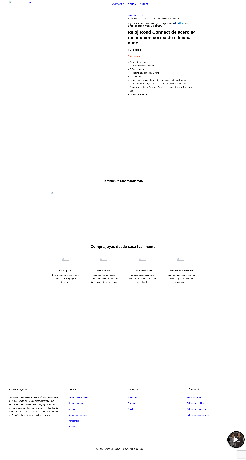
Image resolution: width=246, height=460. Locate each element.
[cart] (235, 4)
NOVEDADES (117, 4)
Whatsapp (132, 397)
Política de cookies (195, 403)
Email (130, 409)
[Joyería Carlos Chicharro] (28, 4)
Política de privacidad (196, 409)
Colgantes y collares (77, 415)
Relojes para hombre (78, 397)
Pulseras (72, 427)
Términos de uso (194, 397)
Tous (142, 15)
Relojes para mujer (77, 403)
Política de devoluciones (198, 415)
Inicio (130, 15)
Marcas (136, 15)
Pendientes (73, 421)
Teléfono (131, 403)
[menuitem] (117, 4)
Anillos (71, 409)
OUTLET (144, 4)
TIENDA (132, 4)
